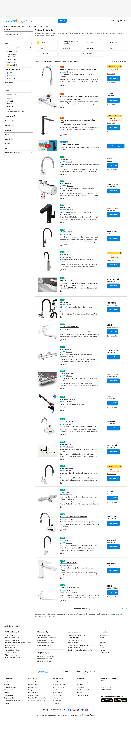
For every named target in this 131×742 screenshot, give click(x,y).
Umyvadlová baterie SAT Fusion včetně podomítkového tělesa (79, 97)
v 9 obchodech (111, 186)
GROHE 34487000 (65, 183)
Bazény (102, 640)
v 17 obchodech (112, 353)
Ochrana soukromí (33, 695)
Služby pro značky (58, 693)
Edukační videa (57, 701)
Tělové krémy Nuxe (11, 655)
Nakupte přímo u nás (34, 690)
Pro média (7, 693)
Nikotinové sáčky (10, 645)
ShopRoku (80, 685)
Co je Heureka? (8, 682)
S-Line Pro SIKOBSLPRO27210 (69, 588)
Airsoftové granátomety (12, 640)
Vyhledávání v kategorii (12, 34)
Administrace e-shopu (59, 682)
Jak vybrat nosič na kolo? (44, 661)
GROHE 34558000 (65, 349)
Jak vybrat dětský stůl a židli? (45, 656)
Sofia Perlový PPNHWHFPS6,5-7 (77, 635)
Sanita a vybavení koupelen (29, 26)
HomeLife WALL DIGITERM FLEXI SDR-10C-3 (73, 517)
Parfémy (102, 638)
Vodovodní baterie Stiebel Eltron (46, 638)
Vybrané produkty (74, 632)
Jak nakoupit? (32, 682)
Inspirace (79, 693)
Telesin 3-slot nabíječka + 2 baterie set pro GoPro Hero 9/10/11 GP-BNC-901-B (81, 650)
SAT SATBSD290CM (66, 232)
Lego (101, 645)
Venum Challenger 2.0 (74, 638)
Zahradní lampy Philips (12, 653)
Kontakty (6, 685)
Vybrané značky (42, 632)
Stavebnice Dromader (11, 635)
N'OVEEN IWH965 (65, 207)
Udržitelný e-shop (82, 695)
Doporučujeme (105, 632)
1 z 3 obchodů (111, 74)
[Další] (126, 609)
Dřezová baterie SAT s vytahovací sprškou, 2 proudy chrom (78, 70)
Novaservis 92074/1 (66, 444)
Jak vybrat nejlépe (43, 653)
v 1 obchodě (110, 96)
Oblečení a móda (104, 653)
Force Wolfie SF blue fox (75, 640)
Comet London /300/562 (67, 399)
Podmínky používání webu (86, 715)
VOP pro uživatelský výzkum (36, 701)
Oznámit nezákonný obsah (12, 701)
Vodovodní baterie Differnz (45, 645)
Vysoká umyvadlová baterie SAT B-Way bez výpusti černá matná (77, 121)
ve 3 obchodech (112, 305)
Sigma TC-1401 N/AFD (74, 648)
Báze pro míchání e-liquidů (13, 638)
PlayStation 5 (103, 643)
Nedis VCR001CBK (73, 643)
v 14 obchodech (112, 281)
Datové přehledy (58, 695)
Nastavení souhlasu (34, 693)
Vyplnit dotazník (106, 690)
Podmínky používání (10, 687)
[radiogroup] (18, 75)
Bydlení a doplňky (16, 26)
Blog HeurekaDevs (9, 698)
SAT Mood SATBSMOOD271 (68, 563)
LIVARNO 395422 (65, 492)
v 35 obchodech (112, 447)
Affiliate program (57, 698)
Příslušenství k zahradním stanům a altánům (18, 643)
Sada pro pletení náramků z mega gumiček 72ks (81, 645)
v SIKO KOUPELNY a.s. (113, 327)
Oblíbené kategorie (12, 632)
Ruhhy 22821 (64, 302)
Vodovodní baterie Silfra (44, 635)
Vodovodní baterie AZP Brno (45, 643)
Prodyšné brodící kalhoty (12, 658)
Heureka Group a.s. (57, 715)
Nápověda (56, 703)
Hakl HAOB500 (64, 255)
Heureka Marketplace (59, 690)
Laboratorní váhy (10, 648)
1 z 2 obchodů (111, 123)
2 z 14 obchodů (111, 260)
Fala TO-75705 (64, 540)
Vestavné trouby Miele (12, 650)
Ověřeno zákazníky (82, 682)
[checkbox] (5, 51)
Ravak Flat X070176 (66, 281)
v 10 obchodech (112, 542)
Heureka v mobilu (33, 685)
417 (123, 609)
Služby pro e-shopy (58, 687)
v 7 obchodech (111, 210)
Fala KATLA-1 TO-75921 (67, 422)
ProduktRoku (81, 687)
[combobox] (40, 21)
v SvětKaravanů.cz (112, 398)
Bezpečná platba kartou (35, 698)
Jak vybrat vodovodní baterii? (69, 145)
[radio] (5, 73)
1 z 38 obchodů (111, 474)
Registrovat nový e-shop (60, 685)
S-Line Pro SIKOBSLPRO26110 (69, 327)
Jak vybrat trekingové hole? (45, 659)
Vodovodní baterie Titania (44, 640)
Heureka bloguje (9, 695)
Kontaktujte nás (106, 681)
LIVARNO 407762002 (66, 160)
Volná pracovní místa (10, 690)
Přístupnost (7, 703)
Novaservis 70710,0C (66, 468)
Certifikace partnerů (83, 690)
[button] (16, 38)
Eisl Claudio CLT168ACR (67, 373)
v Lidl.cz (109, 161)
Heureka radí (32, 687)
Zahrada (102, 648)
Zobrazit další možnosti (14, 112)
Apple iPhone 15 (104, 635)
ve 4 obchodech (112, 234)
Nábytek (102, 650)
